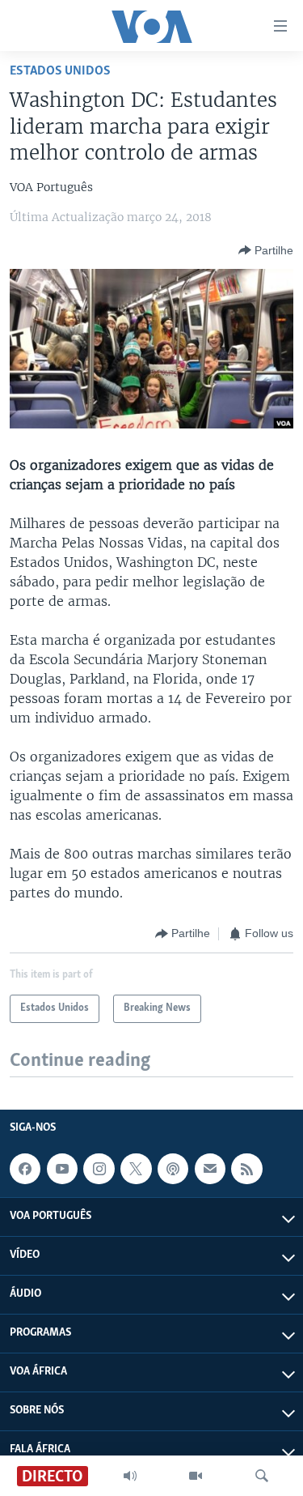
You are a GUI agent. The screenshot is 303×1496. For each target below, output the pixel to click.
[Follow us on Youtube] (62, 1168)
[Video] (195, 1476)
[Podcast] (173, 1168)
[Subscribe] (210, 1168)
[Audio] (130, 1476)
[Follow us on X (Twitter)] (135, 1168)
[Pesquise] (262, 1476)
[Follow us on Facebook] (25, 1168)
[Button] (265, 250)
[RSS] (246, 1168)
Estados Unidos (60, 71)
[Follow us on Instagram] (98, 1168)
